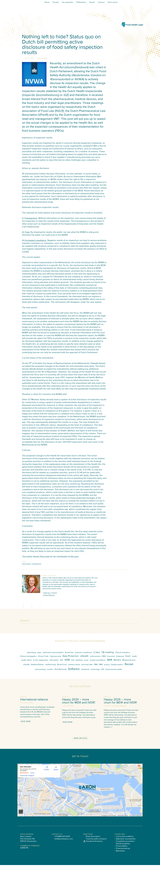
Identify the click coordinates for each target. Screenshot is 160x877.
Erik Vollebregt (121, 706)
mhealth (26, 665)
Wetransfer (120, 851)
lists (28, 436)
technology (95, 669)
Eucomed (111, 656)
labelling (79, 660)
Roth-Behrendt (61, 669)
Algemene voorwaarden (126, 839)
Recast (129, 664)
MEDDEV (117, 660)
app (24, 422)
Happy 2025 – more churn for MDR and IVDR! (78, 701)
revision (50, 669)
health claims (26, 660)
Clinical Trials (43, 656)
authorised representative (53, 652)
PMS (101, 665)
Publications (81, 2)
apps (39, 652)
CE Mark (96, 652)
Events (92, 2)
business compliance (83, 652)
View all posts (50, 593)
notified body (50, 665)
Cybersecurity (55, 656)
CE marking (108, 652)
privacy (107, 665)
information (54, 660)
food (127, 656)
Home (47, 2)
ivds (72, 660)
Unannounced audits (113, 669)
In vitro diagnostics (40, 660)
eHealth (84, 656)
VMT (56, 118)
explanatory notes (57, 464)
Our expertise (67, 2)
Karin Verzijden (42, 58)
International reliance (34, 699)
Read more (26, 721)
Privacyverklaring (123, 848)
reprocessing (40, 669)
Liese (86, 660)
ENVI (104, 656)
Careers (101, 2)
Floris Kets (44, 557)
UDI (102, 669)
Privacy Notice (121, 846)
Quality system (117, 665)
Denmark (27, 405)
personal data (87, 665)
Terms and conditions (124, 836)
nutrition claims (74, 665)
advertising (31, 652)
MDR (109, 660)
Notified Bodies (37, 665)
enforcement (26, 564)
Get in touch (112, 2)
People (56, 2)
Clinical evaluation (122, 652)
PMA (96, 665)
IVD (61, 660)
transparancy (36, 564)
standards (85, 669)
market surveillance (98, 660)
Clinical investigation (28, 656)
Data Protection (70, 656)
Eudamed (120, 656)
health (134, 656)
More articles (80, 738)
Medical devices (129, 660)
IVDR (67, 660)
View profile (49, 595)
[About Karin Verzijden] (31, 592)
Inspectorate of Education (76, 224)
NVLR (59, 110)
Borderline (69, 652)
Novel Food (62, 665)
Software (74, 669)
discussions (88, 347)
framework (48, 268)
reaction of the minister (46, 431)
